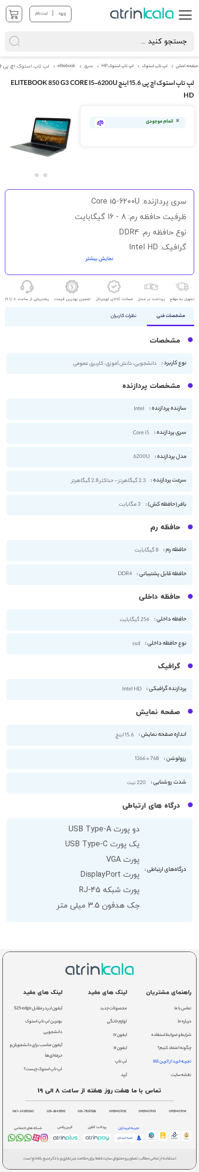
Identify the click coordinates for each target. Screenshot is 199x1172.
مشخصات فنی (170, 316)
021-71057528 (87, 1111)
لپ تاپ (121, 1061)
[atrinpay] (97, 1141)
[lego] (142, 13)
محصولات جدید (113, 1008)
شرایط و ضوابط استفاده (171, 1035)
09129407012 (117, 1111)
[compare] (100, 122)
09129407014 (177, 1111)
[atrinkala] (28, 1139)
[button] (36, 174)
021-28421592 (56, 1111)
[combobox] (99, 41)
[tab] (170, 316)
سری (88, 66)
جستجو (108, 12)
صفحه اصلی (187, 66)
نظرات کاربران (123, 316)
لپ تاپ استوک (154, 66)
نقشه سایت (181, 1075)
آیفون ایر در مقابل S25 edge (38, 1008)
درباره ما (184, 1021)
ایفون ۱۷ (120, 1035)
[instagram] (44, 1139)
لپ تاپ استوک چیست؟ (43, 1069)
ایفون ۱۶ (120, 1048)
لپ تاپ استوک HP (117, 66)
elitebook (66, 66)
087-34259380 (23, 1111)
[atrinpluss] (65, 1141)
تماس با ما (182, 1008)
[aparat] (36, 1140)
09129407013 (147, 1111)
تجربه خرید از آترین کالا (172, 1061)
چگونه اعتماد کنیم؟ (174, 1048)
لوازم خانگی (117, 1021)
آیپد (124, 1075)
